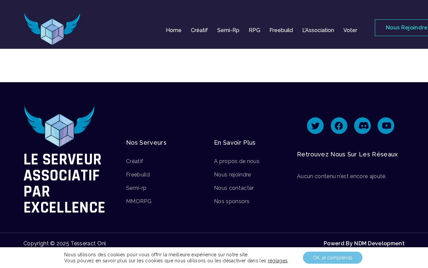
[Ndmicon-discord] (362, 125)
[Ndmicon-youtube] (386, 125)
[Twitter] (315, 125)
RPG (254, 30)
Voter (350, 30)
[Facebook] (339, 125)
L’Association (318, 30)
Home (174, 30)
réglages (278, 260)
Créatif (199, 30)
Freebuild (281, 30)
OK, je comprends (332, 257)
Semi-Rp (228, 30)
